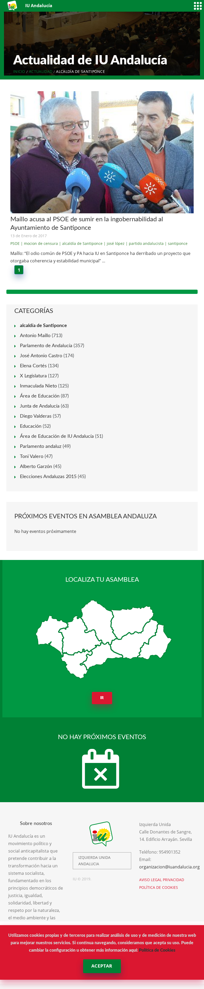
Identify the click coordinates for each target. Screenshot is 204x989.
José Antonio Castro (41, 356)
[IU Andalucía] (12, 5)
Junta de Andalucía (40, 406)
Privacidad (173, 879)
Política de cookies (158, 887)
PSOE (15, 243)
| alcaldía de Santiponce (81, 243)
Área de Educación (40, 396)
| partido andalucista (145, 243)
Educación (30, 426)
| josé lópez (114, 243)
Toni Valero (31, 456)
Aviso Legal (150, 879)
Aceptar (101, 966)
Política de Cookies (157, 950)
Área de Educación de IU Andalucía (57, 436)
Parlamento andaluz (40, 446)
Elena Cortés (33, 366)
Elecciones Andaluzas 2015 (48, 476)
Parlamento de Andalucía (46, 345)
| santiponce (176, 243)
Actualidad (40, 71)
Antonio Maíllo (35, 335)
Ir (102, 698)
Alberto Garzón (36, 466)
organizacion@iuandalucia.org (169, 867)
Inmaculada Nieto (38, 386)
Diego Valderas (36, 416)
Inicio (19, 71)
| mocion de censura (39, 243)
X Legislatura (33, 376)
